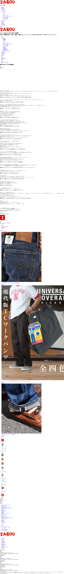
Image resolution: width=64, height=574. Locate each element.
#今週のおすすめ (3, 514)
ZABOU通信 (6, 226)
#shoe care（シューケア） (4, 518)
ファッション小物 (5, 18)
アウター (4, 40)
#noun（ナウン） (3, 505)
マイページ (2, 57)
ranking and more (5, 49)
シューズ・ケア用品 (5, 17)
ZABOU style (4, 48)
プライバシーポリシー (4, 546)
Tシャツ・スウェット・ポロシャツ (7, 43)
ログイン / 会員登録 (2, 5)
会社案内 (2, 539)
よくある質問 (3, 24)
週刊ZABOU (3, 226)
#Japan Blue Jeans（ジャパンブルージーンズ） (7, 517)
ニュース (2, 228)
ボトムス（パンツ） (5, 44)
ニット (4, 14)
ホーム (2, 36)
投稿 (2, 61)
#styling (2, 509)
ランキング (2, 9)
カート (2, 545)
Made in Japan (4, 50)
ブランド (2, 51)
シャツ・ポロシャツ (5, 15)
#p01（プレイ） (3, 515)
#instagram (2, 512)
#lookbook (2, 511)
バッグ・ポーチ (5, 19)
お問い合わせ (3, 25)
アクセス (2, 540)
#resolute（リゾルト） (4, 506)
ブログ (2, 21)
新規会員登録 (3, 58)
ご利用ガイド (3, 23)
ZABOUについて (3, 20)
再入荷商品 (2, 8)
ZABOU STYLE (3, 227)
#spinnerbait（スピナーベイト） (5, 507)
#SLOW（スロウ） (3, 510)
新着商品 (2, 7)
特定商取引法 (3, 547)
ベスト (4, 13)
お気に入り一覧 (3, 544)
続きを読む (1, 498)
